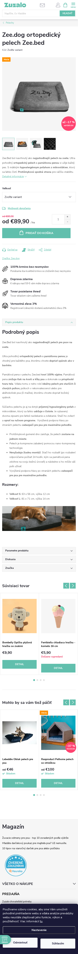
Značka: (11, 258)
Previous (66, 586)
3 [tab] (41, 680)
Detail (19, 664)
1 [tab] (34, 680)
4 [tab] (44, 680)
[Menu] (73, 5)
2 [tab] (37, 680)
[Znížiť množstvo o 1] (67, 221)
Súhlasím (58, 943)
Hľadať (67, 13)
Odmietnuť (20, 943)
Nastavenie (39, 930)
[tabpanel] (19, 634)
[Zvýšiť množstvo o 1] (67, 216)
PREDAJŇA (10, 894)
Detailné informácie (13, 176)
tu (41, 921)
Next (73, 586)
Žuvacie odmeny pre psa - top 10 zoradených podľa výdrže (35, 838)
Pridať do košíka (39, 233)
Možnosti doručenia (19, 208)
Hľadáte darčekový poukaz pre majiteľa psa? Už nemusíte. (34, 843)
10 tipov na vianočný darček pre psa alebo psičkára (30, 848)
